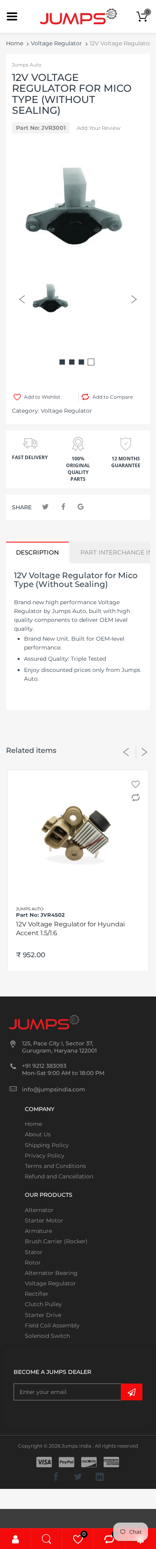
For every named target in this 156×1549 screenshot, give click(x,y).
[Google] (81, 507)
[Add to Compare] (136, 797)
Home (14, 43)
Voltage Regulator (56, 43)
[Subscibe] (131, 1392)
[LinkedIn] (100, 1476)
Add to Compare (112, 397)
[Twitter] (45, 507)
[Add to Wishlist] (136, 784)
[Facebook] (63, 507)
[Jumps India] (78, 16)
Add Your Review (98, 128)
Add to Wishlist (42, 397)
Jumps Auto (27, 65)
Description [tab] (37, 552)
